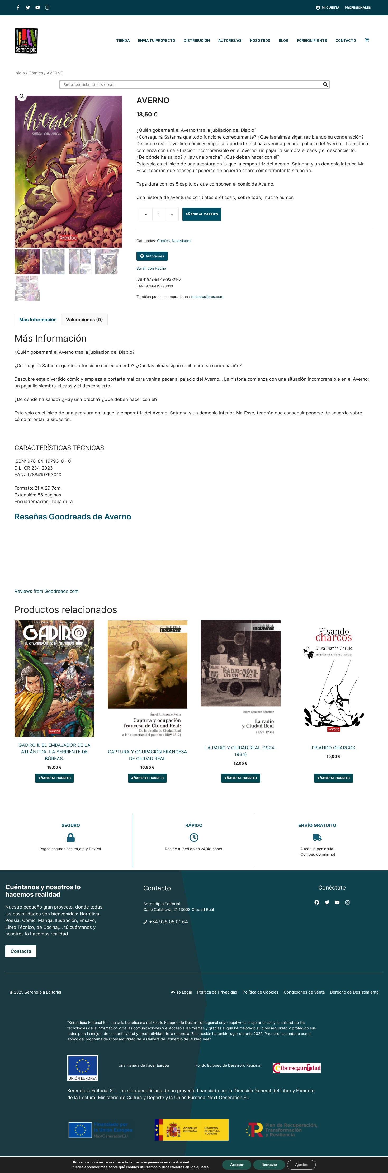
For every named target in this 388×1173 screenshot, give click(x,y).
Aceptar (236, 1164)
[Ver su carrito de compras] (366, 41)
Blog (283, 41)
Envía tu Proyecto (156, 41)
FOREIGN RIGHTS (312, 41)
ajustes (202, 1167)
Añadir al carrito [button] (54, 778)
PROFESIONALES (358, 8)
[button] (22, 96)
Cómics (36, 72)
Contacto (345, 41)
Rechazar (269, 1164)
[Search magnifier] (325, 84)
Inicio (20, 72)
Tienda (123, 41)
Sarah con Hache (151, 268)
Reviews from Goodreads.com (47, 591)
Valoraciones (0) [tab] (84, 319)
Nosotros (260, 41)
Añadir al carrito (202, 214)
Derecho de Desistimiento (354, 992)
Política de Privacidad (217, 992)
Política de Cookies (260, 992)
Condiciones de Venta (304, 992)
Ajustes (301, 1164)
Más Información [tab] (38, 319)
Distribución (197, 41)
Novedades (181, 241)
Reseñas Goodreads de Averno (73, 516)
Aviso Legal (181, 992)
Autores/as (230, 41)
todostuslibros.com (207, 297)
